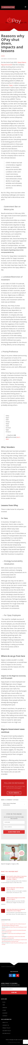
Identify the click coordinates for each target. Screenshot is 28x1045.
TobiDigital (11, 1039)
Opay (11, 85)
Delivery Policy (5, 2)
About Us (4, 1)
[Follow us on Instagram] (17, 975)
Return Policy (13, 2)
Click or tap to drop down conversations (9, 804)
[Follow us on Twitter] (14, 975)
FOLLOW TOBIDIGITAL (14, 792)
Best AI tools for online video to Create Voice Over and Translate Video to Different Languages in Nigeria (16, 878)
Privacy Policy (17, 1)
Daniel (3, 924)
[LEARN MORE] (14, 852)
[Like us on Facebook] (10, 975)
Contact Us (10, 1)
